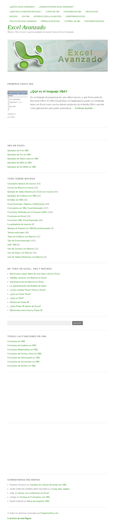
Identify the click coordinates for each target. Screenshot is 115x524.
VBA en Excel (92, 12)
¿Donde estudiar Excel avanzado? (56, 7)
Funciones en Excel (16, 216)
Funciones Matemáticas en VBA (22, 349)
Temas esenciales (15, 232)
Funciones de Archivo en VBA (21, 366)
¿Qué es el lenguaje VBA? (48, 91)
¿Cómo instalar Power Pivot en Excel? (28, 290)
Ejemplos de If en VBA (18, 150)
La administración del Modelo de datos (28, 286)
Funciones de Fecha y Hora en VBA (24, 353)
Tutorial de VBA (72, 21)
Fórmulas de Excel (50, 21)
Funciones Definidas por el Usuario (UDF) (27, 212)
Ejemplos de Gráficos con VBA (21, 196)
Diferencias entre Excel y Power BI (26, 310)
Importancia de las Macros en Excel (27, 282)
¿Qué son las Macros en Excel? (26, 12)
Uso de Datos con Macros (19, 253)
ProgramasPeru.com (49, 513)
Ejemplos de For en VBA (19, 154)
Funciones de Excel (94, 21)
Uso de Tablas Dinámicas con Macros (25, 257)
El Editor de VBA (15, 200)
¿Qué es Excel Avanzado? (22, 7)
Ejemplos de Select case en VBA (22, 158)
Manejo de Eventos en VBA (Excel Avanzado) (28, 228)
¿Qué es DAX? (17, 298)
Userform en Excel (75, 16)
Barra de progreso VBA (38, 501)
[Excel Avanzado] (57, 70)
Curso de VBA (52, 12)
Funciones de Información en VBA (23, 357)
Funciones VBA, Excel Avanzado (22, 220)
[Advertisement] (57, 397)
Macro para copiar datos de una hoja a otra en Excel (35, 273)
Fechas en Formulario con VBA (35, 497)
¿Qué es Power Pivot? (20, 294)
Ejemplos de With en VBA (19, 162)
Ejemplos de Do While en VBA (21, 167)
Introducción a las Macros (47, 16)
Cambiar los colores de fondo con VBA (48, 485)
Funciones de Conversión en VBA (23, 361)
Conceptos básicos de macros (21, 183)
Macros (14, 16)
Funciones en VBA (72, 12)
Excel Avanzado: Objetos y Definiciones (26, 204)
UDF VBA (25, 16)
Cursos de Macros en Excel (20, 187)
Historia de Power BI (19, 302)
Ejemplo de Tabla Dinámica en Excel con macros (30, 192)
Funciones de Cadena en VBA (21, 345)
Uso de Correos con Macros (20, 248)
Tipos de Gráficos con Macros (21, 236)
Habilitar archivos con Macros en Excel (28, 278)
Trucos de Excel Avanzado (23, 21)
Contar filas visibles (60, 489)
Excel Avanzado (26, 27)
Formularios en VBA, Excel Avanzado (25, 208)
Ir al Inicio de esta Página (19, 518)
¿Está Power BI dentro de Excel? (25, 306)
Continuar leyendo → (85, 108)
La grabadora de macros (19, 224)
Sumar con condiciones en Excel (33, 493)
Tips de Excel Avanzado (18, 240)
